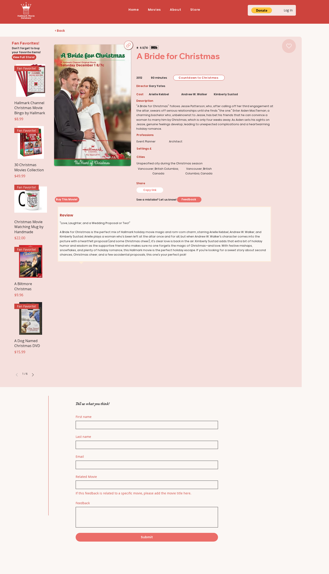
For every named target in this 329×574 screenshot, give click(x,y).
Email (80, 456)
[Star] (289, 46)
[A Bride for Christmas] (128, 45)
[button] (154, 9)
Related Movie (86, 476)
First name (84, 417)
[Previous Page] (16, 374)
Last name (83, 436)
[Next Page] (33, 374)
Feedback (83, 503)
